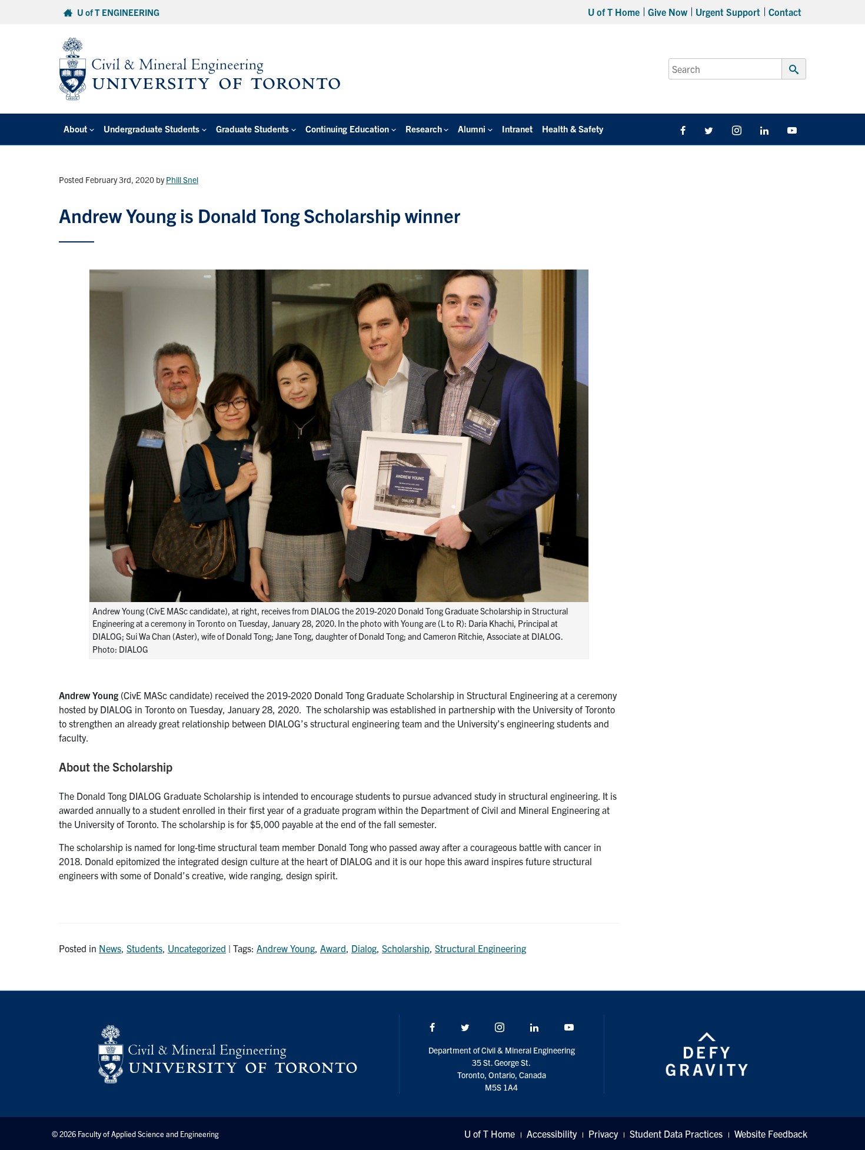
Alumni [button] (471, 128)
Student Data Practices (676, 1133)
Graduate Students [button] (252, 128)
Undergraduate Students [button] (151, 128)
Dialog (364, 948)
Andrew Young (286, 948)
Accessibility (552, 1133)
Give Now (667, 12)
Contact (784, 12)
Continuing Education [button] (347, 128)
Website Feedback (770, 1133)
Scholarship (406, 948)
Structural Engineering (480, 948)
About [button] (75, 128)
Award (333, 948)
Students (144, 948)
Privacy (603, 1133)
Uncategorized (197, 948)
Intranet (517, 128)
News (110, 948)
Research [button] (423, 128)
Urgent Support (728, 12)
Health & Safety (572, 128)
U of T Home (614, 12)
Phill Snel (182, 179)
